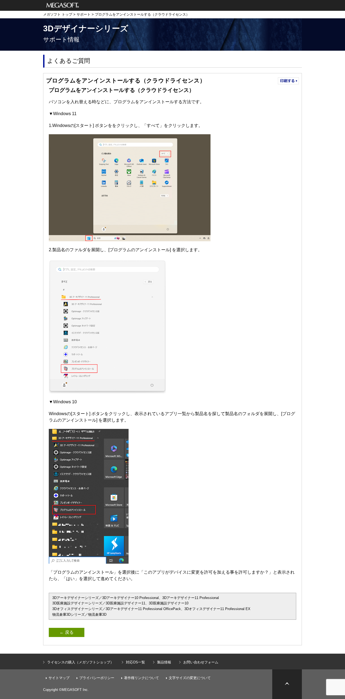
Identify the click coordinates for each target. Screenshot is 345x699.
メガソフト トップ (57, 14)
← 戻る (67, 632)
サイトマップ (59, 678)
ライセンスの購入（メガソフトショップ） (80, 662)
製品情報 (164, 662)
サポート (84, 14)
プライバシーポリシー (96, 678)
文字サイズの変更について (190, 678)
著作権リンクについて (141, 678)
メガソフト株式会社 (63, 5)
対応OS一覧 (135, 662)
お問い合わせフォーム (200, 662)
